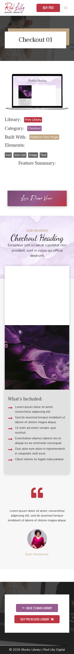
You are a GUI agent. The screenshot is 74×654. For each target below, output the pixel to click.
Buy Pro (48, 7)
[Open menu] (65, 8)
